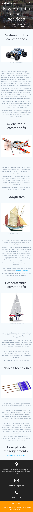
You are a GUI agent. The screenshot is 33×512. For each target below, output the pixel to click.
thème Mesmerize (18, 509)
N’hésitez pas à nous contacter (16, 455)
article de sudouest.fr (22, 270)
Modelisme (9, 3)
